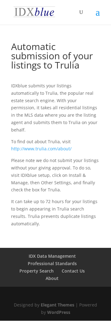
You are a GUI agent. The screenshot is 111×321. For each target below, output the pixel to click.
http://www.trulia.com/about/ (41, 149)
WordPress (58, 312)
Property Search (36, 271)
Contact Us (73, 271)
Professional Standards (52, 263)
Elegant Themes (57, 305)
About (52, 278)
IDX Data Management (52, 256)
